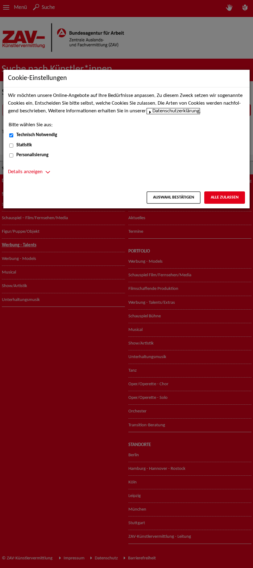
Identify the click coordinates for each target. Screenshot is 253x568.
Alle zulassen (224, 197)
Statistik (24, 145)
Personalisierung (32, 155)
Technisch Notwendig (36, 135)
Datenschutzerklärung (175, 111)
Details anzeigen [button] (25, 171)
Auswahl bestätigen (173, 197)
